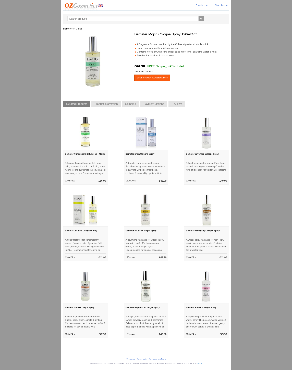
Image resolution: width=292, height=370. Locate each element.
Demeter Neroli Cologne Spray (79, 307)
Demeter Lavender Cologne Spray (202, 154)
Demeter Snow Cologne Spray (140, 154)
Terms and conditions (157, 359)
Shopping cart (221, 5)
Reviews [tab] (177, 103)
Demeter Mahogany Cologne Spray (203, 231)
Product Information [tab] (106, 103)
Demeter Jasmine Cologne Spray (81, 231)
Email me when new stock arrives (152, 78)
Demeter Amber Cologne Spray (201, 307)
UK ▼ (200, 363)
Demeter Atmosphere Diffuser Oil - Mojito (85, 154)
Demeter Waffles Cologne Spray (141, 231)
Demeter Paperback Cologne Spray (143, 307)
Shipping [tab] (130, 103)
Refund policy (142, 359)
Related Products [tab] (76, 103)
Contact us (130, 359)
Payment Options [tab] (153, 103)
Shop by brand (202, 5)
